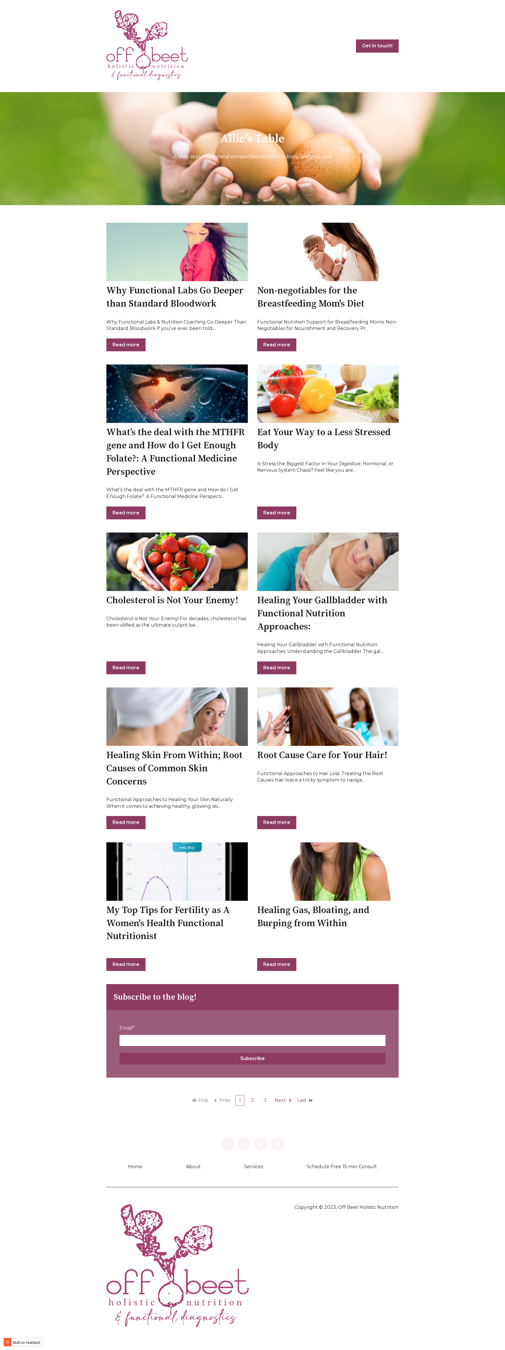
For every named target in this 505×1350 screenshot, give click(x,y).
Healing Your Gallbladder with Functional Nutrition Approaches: (322, 614)
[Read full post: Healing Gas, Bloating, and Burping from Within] (328, 871)
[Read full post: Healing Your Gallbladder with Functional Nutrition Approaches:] (328, 562)
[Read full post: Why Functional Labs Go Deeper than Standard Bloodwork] (177, 252)
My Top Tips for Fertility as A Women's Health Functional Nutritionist (168, 924)
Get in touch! (377, 46)
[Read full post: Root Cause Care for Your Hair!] (328, 716)
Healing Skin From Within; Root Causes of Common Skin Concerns (174, 769)
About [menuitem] (193, 1166)
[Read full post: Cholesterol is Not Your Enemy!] (177, 562)
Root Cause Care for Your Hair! (322, 755)
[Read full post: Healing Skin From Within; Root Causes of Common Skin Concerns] (177, 716)
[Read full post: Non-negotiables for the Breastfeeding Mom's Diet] (328, 252)
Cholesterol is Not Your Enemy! (172, 600)
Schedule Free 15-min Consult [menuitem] (342, 1166)
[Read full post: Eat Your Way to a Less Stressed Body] (328, 393)
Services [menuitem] (253, 1166)
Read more (126, 345)
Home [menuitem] (135, 1166)
